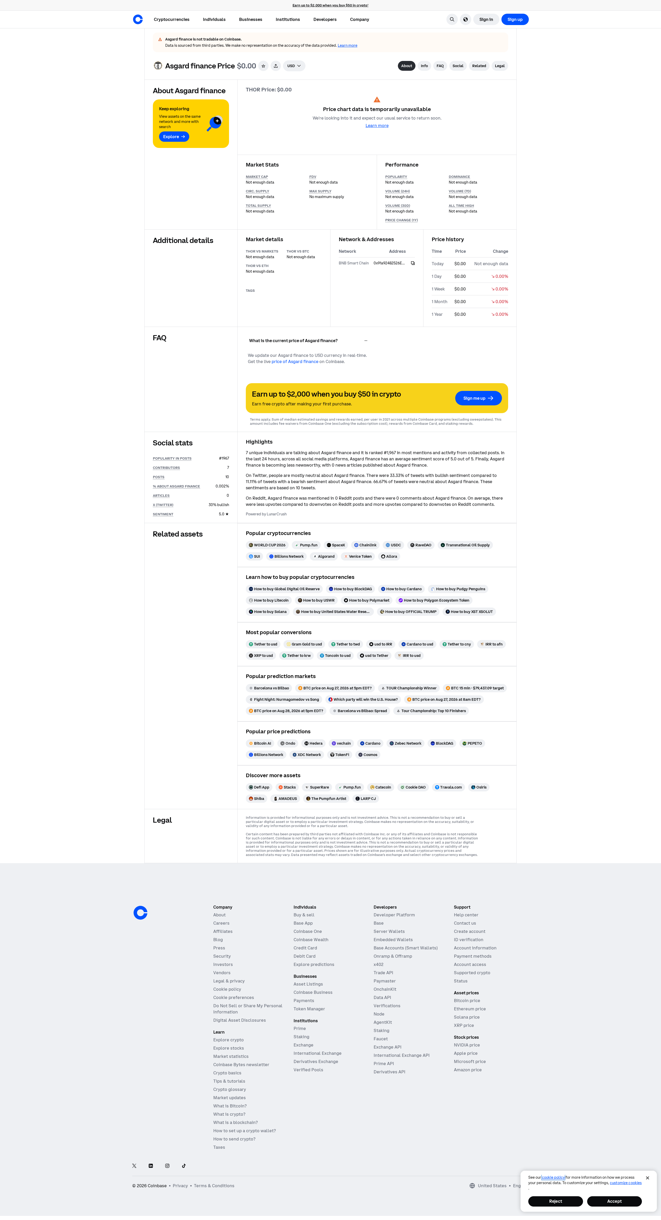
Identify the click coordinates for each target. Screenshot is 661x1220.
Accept (614, 1201)
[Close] (647, 1178)
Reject (555, 1201)
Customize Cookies (626, 1182)
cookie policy (553, 1177)
